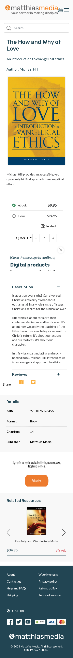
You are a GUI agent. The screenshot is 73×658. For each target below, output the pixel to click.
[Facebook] (21, 382)
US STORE (18, 611)
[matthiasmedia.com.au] (31, 9)
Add (63, 550)
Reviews (19, 374)
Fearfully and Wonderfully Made (36, 541)
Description (22, 287)
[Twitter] (33, 382)
